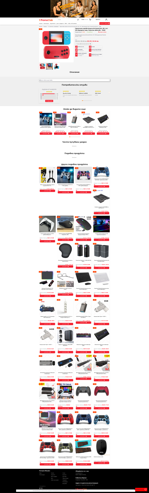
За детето (53, 23)
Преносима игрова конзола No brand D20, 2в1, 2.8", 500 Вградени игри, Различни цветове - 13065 (80, 26)
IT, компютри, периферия (53, 26)
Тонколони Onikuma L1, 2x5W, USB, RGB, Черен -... (83, 261)
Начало (41, 23)
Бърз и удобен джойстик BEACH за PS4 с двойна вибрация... (83, 185)
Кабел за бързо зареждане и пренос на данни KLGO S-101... (47, 185)
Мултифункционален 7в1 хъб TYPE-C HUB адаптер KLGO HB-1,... (47, 401)
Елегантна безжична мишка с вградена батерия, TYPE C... (83, 234)
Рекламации (65, 481)
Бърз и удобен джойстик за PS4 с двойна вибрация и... (47, 234)
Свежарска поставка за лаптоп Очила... (65, 289)
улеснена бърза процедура (82, 54)
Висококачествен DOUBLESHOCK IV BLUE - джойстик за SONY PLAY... (83, 429)
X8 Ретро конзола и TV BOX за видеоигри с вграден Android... (65, 401)
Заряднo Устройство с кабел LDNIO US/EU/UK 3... (65, 345)
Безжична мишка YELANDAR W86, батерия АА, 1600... (65, 234)
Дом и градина (60, 23)
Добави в (45, 133)
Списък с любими (104, 23)
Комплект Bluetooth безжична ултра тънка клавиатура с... (83, 289)
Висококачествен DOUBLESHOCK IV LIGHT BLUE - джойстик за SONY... (101, 179)
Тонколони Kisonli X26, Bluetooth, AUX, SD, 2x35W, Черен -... (101, 261)
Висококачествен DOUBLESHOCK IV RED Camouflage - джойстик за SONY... (47, 457)
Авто (66, 23)
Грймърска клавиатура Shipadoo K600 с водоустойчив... (83, 457)
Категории (46, 23)
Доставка (64, 476)
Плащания (65, 480)
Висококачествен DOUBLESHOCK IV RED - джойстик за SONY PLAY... (65, 429)
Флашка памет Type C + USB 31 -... (100, 316)
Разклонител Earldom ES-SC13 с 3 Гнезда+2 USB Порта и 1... (65, 317)
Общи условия (65, 478)
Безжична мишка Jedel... (99, 456)
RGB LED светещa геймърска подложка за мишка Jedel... (60, 127)
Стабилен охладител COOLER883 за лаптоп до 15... (89, 127)
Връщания (65, 483)
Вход (40, 473)
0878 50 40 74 (79, 473)
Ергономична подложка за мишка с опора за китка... (65, 261)
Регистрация (42, 474)
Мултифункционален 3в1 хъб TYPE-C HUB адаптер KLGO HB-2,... (101, 373)
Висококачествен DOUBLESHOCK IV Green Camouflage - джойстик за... (65, 457)
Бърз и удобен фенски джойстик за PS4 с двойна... (46, 127)
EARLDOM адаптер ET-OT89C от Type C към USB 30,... (74, 127)
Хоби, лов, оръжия (72, 23)
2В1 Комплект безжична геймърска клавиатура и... (47, 373)
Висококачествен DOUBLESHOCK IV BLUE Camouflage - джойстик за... (101, 429)
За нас (64, 473)
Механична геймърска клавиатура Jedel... (103, 127)
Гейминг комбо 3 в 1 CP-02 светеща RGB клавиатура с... (47, 317)
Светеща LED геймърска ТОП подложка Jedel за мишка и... (47, 289)
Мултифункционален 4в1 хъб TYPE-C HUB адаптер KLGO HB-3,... (83, 373)
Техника (45, 26)
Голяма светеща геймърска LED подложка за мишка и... (101, 234)
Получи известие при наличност (83, 43)
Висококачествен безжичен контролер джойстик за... (83, 401)
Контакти (64, 474)
